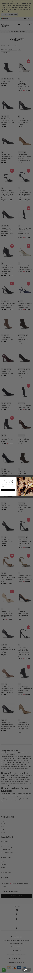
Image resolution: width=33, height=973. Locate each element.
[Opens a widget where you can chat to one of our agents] (26, 970)
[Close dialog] (32, 477)
